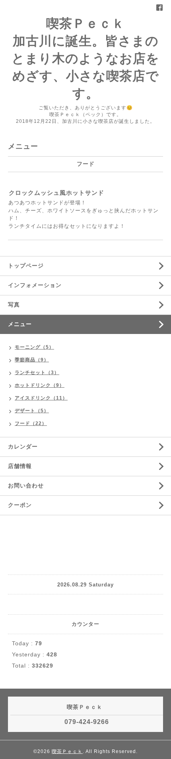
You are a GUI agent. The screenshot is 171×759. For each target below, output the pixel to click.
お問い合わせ (26, 485)
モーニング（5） (34, 347)
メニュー (20, 324)
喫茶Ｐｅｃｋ (67, 751)
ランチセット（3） (37, 372)
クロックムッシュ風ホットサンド (56, 192)
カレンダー (23, 446)
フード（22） (31, 423)
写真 (14, 304)
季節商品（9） (32, 360)
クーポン (20, 505)
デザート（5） (32, 410)
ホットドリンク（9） (39, 385)
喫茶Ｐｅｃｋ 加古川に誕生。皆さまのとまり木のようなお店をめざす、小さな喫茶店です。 (85, 58)
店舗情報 (20, 466)
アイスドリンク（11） (41, 398)
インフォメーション (35, 285)
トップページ (26, 265)
